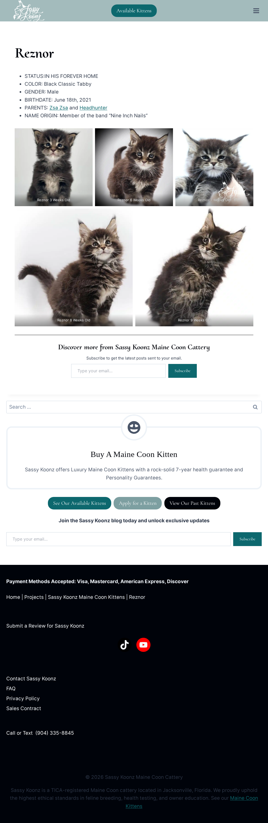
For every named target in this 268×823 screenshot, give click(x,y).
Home (13, 597)
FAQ (10, 689)
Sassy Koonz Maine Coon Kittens (86, 597)
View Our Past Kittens (192, 503)
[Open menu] (256, 10)
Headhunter (93, 108)
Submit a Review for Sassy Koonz (45, 626)
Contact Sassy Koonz (31, 679)
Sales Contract (23, 708)
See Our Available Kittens (79, 503)
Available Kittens (134, 11)
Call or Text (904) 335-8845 (40, 733)
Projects (34, 597)
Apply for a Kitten (138, 503)
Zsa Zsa (58, 108)
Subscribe (183, 370)
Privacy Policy (23, 699)
